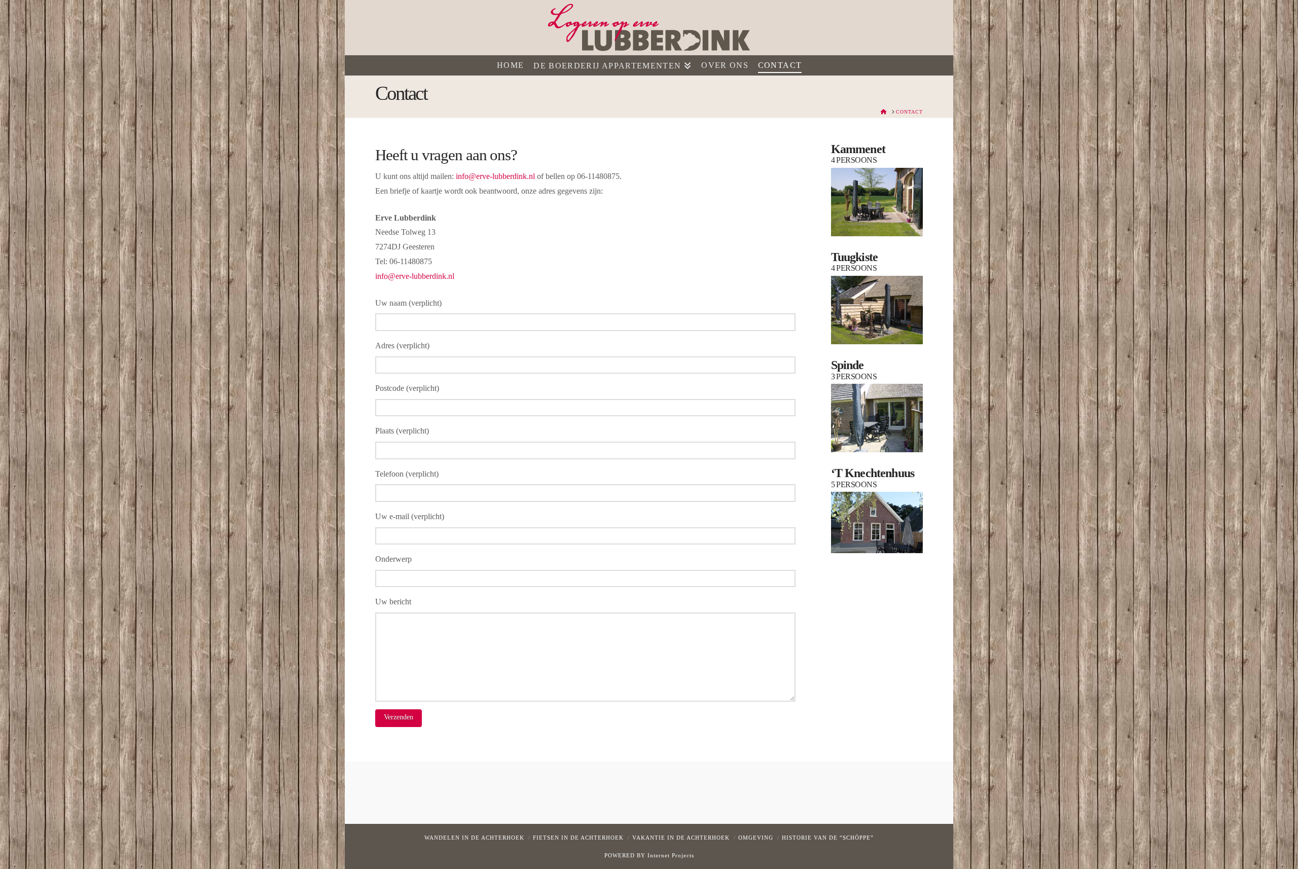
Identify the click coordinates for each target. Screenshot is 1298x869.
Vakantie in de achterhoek (681, 838)
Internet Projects (670, 855)
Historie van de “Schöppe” (828, 838)
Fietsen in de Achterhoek (578, 838)
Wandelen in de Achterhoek (474, 838)
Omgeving (755, 838)
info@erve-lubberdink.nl (495, 176)
